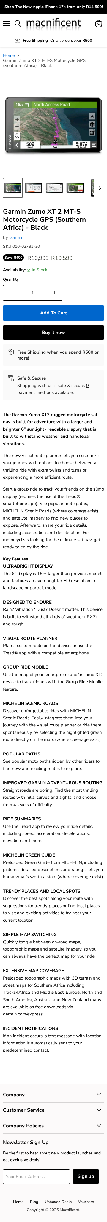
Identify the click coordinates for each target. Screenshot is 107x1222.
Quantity (11, 279)
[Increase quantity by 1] (54, 293)
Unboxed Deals (58, 1202)
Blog (34, 1202)
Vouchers (86, 1202)
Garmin (16, 237)
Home (9, 55)
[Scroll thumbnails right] (98, 188)
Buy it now (53, 332)
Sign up (86, 1176)
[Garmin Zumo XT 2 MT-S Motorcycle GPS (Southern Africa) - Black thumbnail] (12, 187)
